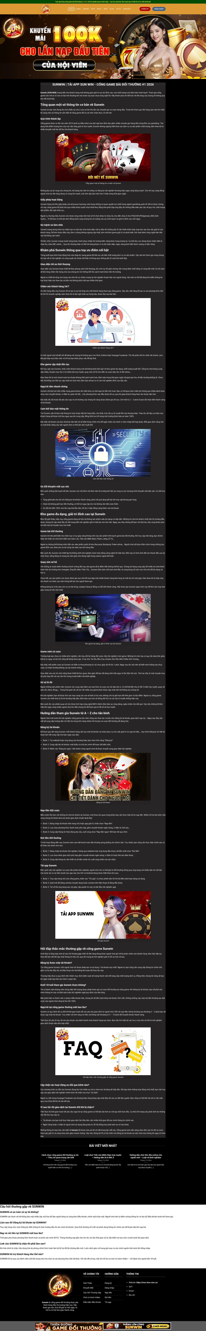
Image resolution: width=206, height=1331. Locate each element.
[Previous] (40, 1174)
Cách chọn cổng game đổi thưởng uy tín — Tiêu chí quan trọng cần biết (60, 1156)
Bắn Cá (99, 9)
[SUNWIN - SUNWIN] (52, 9)
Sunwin (71, 9)
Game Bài (86, 9)
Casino (78, 9)
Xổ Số (93, 9)
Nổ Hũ (105, 9)
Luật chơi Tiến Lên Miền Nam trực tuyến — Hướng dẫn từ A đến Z (103, 1156)
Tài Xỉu (112, 9)
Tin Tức (118, 9)
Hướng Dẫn (126, 9)
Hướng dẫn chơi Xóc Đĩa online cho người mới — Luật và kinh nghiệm (146, 1156)
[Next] (166, 1174)
